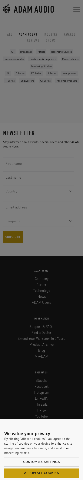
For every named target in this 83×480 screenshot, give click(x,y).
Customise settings (41, 462)
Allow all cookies (41, 473)
